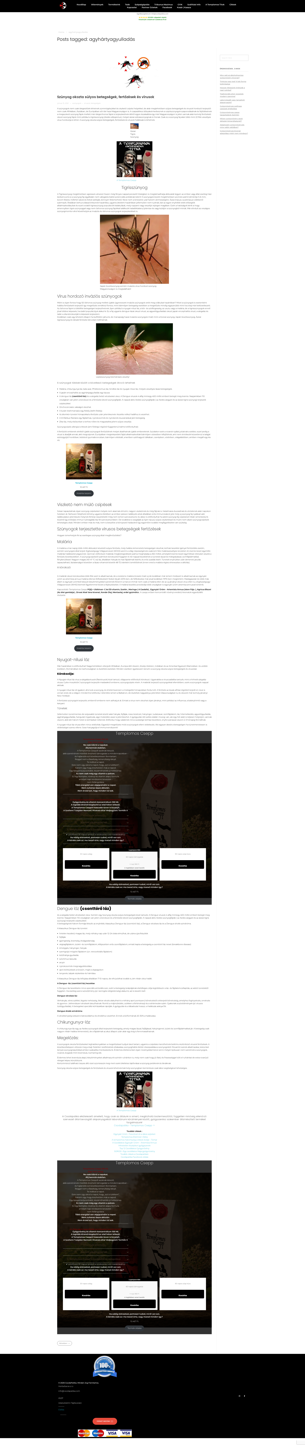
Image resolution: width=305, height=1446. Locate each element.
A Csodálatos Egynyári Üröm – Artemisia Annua (134, 1143)
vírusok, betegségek (92, 103)
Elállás (61, 1410)
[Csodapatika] (63, 6)
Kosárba (86, 866)
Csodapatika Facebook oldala (134, 1157)
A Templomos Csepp (126, 180)
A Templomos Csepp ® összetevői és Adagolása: (94, 829)
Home (61, 32)
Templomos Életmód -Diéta (134, 1137)
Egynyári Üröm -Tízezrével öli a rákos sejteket (134, 1134)
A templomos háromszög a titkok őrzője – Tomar (134, 1140)
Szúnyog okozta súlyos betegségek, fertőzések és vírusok (105, 97)
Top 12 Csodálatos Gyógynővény (134, 1148)
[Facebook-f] (244, 1396)
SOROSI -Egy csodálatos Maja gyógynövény (134, 1151)
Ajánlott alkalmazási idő (93, 822)
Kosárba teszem (84, 493)
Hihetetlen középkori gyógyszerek (134, 1145)
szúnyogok (76, 103)
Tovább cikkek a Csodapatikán (134, 1154)
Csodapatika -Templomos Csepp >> (134, 1125)
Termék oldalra (134, 899)
